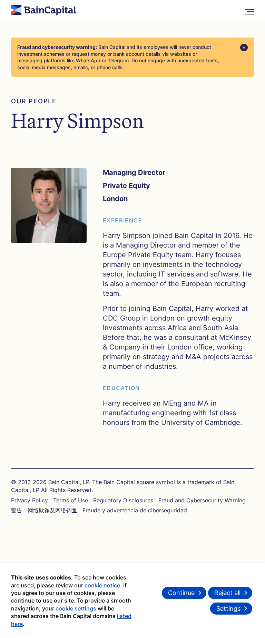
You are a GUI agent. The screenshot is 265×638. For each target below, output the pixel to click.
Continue (181, 592)
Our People (34, 101)
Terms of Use (70, 500)
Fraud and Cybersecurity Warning (202, 500)
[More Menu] (249, 10)
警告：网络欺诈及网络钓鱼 (44, 510)
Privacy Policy (29, 500)
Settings (228, 608)
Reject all (227, 592)
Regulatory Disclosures (123, 500)
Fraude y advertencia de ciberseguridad (134, 510)
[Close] (244, 47)
